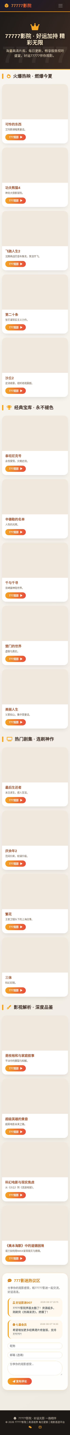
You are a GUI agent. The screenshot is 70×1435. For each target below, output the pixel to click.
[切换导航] (60, 5)
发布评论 (21, 1381)
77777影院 (21, 5)
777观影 (14, 137)
